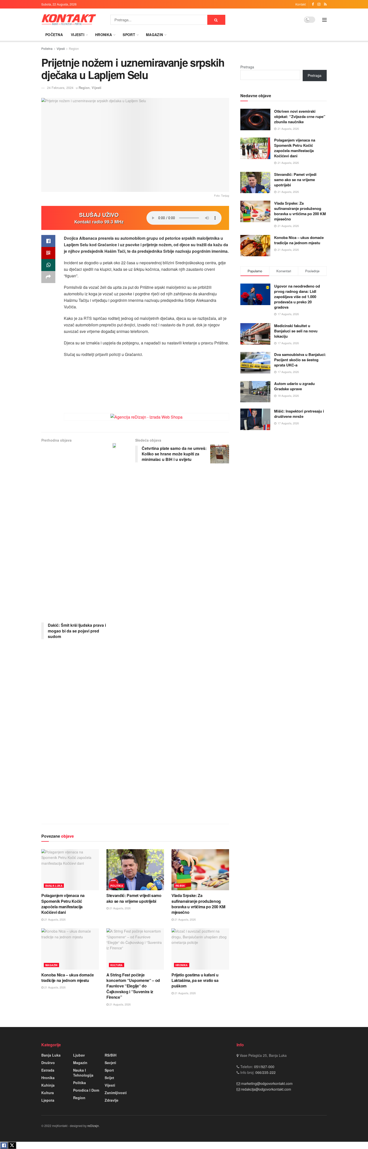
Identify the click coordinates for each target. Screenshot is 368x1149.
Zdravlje (111, 1100)
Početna (54, 34)
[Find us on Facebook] (313, 4)
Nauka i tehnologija (83, 1073)
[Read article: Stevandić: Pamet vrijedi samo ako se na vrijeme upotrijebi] (135, 869)
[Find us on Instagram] (318, 4)
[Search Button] (216, 20)
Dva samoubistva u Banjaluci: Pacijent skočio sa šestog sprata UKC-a (300, 360)
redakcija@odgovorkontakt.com (266, 1089)
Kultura (116, 965)
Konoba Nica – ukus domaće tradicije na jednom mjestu (67, 977)
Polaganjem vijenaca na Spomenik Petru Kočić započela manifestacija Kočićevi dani (63, 903)
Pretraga (247, 66)
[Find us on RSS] (325, 4)
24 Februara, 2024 (60, 87)
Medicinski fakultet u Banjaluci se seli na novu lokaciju (295, 331)
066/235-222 (265, 1072)
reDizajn (93, 1125)
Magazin (154, 34)
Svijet (109, 1077)
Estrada (47, 1070)
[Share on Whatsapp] (48, 265)
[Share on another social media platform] (48, 277)
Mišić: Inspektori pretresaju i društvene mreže (299, 413)
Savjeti (110, 1062)
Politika (116, 885)
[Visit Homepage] (68, 19)
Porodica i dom (86, 1090)
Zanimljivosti (116, 1092)
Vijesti (77, 34)
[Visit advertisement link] (146, 417)
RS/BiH (180, 885)
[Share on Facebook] (48, 241)
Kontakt (300, 4)
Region (74, 48)
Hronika (103, 34)
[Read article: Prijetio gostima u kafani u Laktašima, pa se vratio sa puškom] (200, 948)
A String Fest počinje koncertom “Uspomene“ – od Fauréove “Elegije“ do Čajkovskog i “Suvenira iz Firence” (133, 986)
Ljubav (79, 1055)
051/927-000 (263, 1066)
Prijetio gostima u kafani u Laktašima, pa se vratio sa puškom (195, 980)
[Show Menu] (324, 20)
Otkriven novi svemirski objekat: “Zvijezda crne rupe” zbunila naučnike (299, 116)
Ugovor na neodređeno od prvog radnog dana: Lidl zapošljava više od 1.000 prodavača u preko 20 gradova (297, 296)
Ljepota (47, 1100)
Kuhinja (48, 1085)
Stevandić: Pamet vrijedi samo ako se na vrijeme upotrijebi (133, 898)
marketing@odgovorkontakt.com (267, 1083)
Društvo (48, 1062)
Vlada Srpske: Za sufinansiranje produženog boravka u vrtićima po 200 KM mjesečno (198, 903)
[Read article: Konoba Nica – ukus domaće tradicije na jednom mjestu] (70, 948)
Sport (129, 34)
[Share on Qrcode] (48, 253)
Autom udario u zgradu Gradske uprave (294, 386)
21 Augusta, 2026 (55, 919)
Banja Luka (53, 885)
